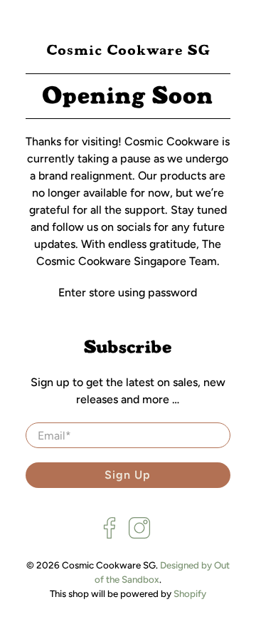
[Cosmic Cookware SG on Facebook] (109, 535)
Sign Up (128, 475)
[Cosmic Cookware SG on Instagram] (139, 535)
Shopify (190, 593)
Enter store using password (127, 292)
